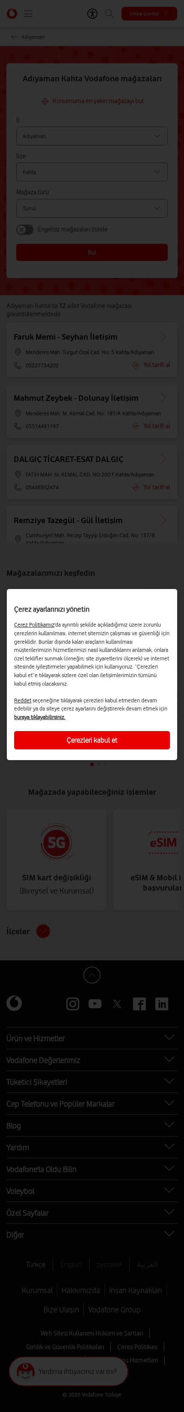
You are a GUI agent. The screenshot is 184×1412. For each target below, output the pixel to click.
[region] (92, 674)
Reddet (22, 700)
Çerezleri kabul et (92, 740)
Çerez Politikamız (34, 624)
